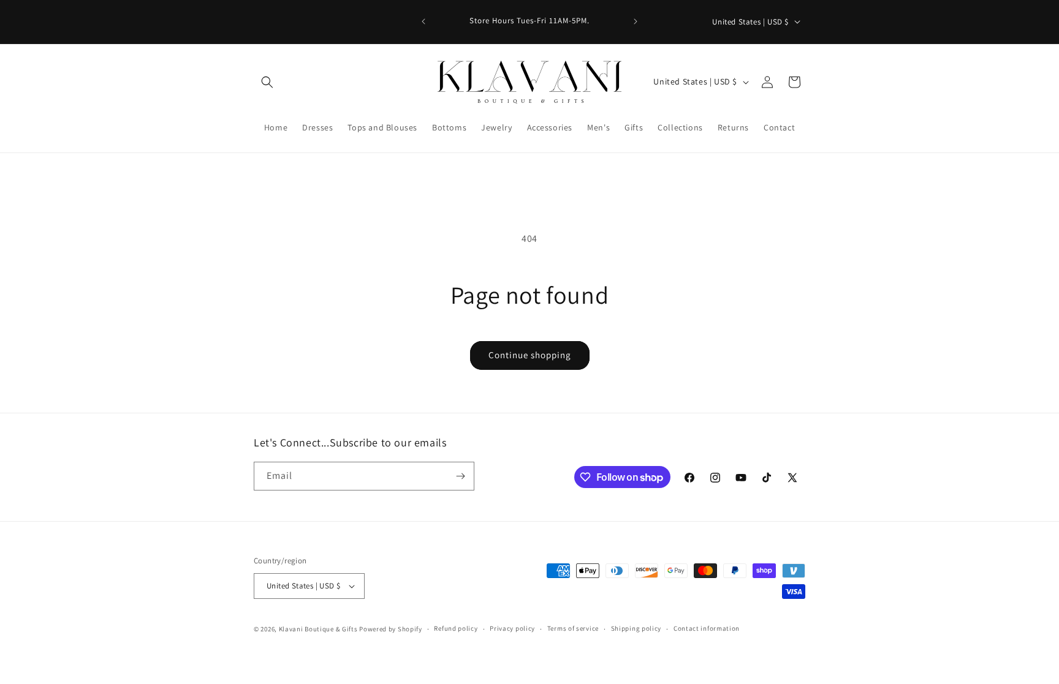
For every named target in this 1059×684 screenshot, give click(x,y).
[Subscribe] (460, 476)
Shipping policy (636, 628)
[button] (267, 82)
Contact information (707, 628)
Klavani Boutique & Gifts (318, 629)
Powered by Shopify (390, 629)
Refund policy (455, 628)
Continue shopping (529, 355)
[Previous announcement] (423, 21)
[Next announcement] (635, 21)
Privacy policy (512, 628)
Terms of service (573, 628)
